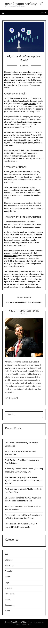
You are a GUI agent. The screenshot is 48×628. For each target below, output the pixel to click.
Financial (8, 571)
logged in (21, 302)
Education (9, 565)
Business (8, 560)
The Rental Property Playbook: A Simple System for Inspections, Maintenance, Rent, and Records (24, 481)
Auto (7, 554)
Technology (9, 605)
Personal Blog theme (24, 624)
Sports (7, 599)
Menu (43, 13)
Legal (7, 582)
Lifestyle (8, 588)
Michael (25, 66)
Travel (7, 611)
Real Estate (9, 594)
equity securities (30, 104)
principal (39, 83)
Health (7, 577)
